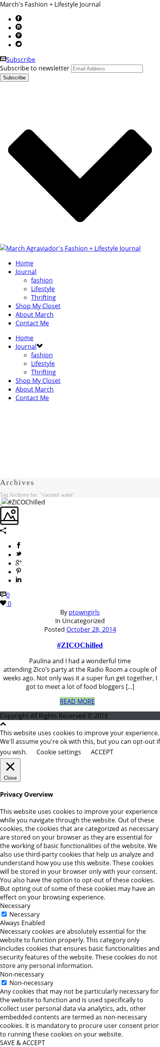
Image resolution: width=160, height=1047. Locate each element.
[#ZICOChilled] (1, 502)
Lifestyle (43, 289)
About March (35, 314)
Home (24, 263)
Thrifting (43, 297)
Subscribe (20, 59)
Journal (26, 271)
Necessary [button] (15, 905)
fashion (42, 280)
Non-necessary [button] (22, 974)
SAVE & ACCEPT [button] (22, 1042)
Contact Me (32, 323)
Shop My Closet (38, 306)
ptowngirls (84, 612)
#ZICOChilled (80, 645)
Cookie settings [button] (59, 752)
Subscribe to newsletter (35, 68)
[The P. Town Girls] (70, 248)
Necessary (24, 914)
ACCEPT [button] (102, 752)
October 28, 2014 (91, 629)
